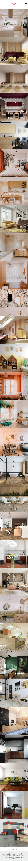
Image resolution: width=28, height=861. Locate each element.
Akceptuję (17, 857)
